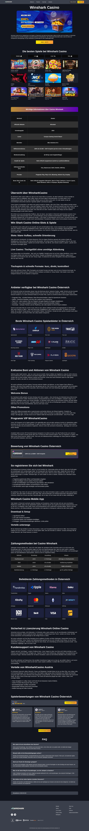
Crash (52, 56)
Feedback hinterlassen (70, 702)
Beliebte (18, 56)
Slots (69, 56)
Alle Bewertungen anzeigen (44, 730)
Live (35, 56)
